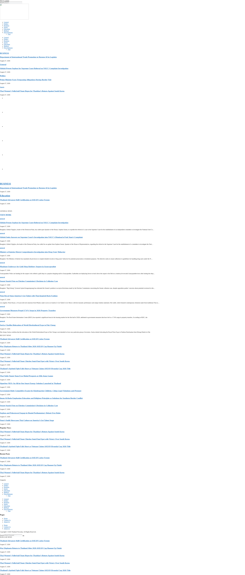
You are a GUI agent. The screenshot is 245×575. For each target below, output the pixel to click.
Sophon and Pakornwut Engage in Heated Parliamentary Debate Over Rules (30, 413)
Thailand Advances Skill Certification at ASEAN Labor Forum (25, 200)
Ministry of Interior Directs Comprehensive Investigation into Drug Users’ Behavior (32, 252)
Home (6, 518)
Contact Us (7, 520)
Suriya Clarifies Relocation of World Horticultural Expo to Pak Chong (28, 325)
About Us (7, 522)
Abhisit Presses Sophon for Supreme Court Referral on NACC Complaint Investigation (34, 68)
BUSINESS (4, 53)
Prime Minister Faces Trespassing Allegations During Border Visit (25, 80)
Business (6, 25)
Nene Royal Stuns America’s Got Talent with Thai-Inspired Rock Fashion (29, 296)
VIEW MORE (5, 215)
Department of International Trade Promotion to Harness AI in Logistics (28, 57)
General (6, 22)
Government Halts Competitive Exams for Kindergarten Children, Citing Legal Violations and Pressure (40, 391)
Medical (6, 31)
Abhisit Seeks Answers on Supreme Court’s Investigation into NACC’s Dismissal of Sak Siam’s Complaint (41, 237)
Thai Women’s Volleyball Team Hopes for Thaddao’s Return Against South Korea (32, 91)
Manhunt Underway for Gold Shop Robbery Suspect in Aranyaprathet (28, 267)
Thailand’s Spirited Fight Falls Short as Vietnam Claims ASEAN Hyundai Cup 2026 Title (35, 369)
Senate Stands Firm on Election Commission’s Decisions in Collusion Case (29, 281)
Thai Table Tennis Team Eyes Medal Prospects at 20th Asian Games (26, 376)
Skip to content (4, 1)
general (2, 219)
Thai (9, 34)
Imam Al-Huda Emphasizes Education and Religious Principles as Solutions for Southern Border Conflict (41, 398)
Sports (6, 27)
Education (7, 29)
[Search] (23, 535)
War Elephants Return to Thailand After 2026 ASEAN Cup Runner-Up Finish (31, 346)
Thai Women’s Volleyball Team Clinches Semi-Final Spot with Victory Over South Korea (35, 361)
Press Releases (8, 32)
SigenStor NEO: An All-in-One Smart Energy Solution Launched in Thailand (30, 383)
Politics (6, 24)
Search (2, 2)
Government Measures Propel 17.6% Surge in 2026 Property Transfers (28, 311)
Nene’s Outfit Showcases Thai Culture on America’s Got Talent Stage (27, 420)
